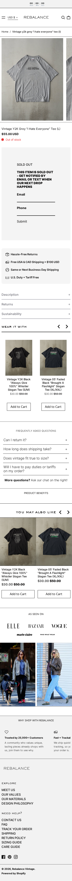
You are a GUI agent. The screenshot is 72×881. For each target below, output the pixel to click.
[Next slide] (66, 326)
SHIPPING (9, 833)
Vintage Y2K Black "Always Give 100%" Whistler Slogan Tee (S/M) (19, 384)
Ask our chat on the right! (49, 480)
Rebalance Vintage (23, 869)
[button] (63, 17)
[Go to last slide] (59, 326)
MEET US (8, 790)
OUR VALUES (11, 794)
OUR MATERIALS (14, 799)
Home (5, 31)
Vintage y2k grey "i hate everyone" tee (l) (36, 31)
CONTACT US (11, 820)
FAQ (4, 824)
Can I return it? (14, 440)
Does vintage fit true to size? (26, 458)
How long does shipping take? (27, 449)
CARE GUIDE (11, 847)
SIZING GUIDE (12, 842)
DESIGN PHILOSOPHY (17, 803)
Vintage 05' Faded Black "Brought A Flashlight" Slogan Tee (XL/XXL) (53, 384)
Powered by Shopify (14, 873)
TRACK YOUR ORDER (17, 829)
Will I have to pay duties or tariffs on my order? (29, 469)
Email (21, 194)
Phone (21, 208)
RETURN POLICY (14, 838)
